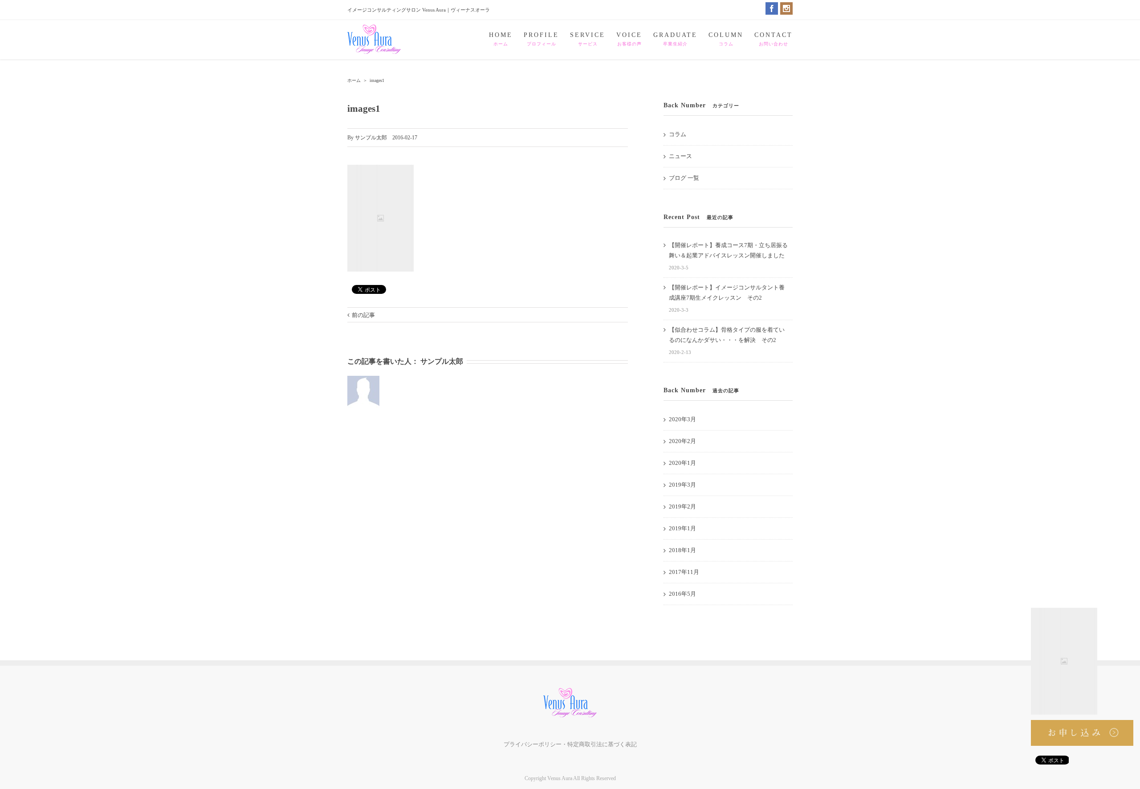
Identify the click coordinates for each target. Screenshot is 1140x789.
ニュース (680, 156)
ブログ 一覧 (684, 178)
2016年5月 (682, 593)
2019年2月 (682, 506)
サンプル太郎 (371, 137)
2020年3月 (682, 419)
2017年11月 (684, 572)
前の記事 (363, 315)
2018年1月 (682, 550)
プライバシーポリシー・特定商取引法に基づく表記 (570, 744)
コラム (677, 134)
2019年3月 (682, 484)
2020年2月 (682, 441)
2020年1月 (682, 463)
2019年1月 (682, 528)
